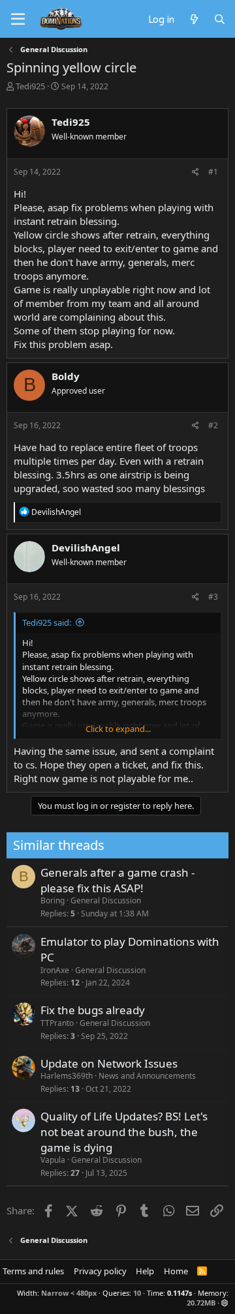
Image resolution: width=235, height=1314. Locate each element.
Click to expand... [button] (118, 729)
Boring (52, 900)
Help (145, 1271)
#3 (213, 596)
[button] (224, 1302)
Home (176, 1271)
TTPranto (57, 1023)
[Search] (219, 19)
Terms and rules (33, 1271)
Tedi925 (30, 86)
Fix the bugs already (92, 1009)
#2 (213, 425)
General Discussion (105, 900)
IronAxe (54, 970)
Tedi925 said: (46, 622)
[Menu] (18, 19)
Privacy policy (100, 1271)
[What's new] (193, 19)
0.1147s (179, 1293)
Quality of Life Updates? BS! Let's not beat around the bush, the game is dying (124, 1132)
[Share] (195, 172)
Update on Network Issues (109, 1063)
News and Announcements (147, 1075)
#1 (213, 171)
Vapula (52, 1159)
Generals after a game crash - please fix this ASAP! (117, 880)
